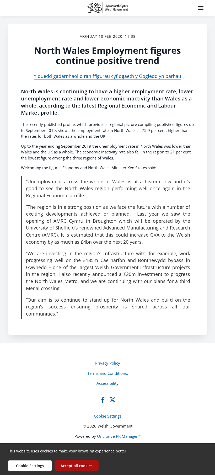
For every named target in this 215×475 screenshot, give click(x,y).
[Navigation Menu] (200, 7)
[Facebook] (103, 400)
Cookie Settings (107, 416)
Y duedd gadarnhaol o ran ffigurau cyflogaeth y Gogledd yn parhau (107, 76)
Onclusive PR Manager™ (119, 436)
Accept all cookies (77, 465)
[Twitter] (112, 400)
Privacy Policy (107, 363)
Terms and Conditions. (107, 373)
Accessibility (107, 383)
